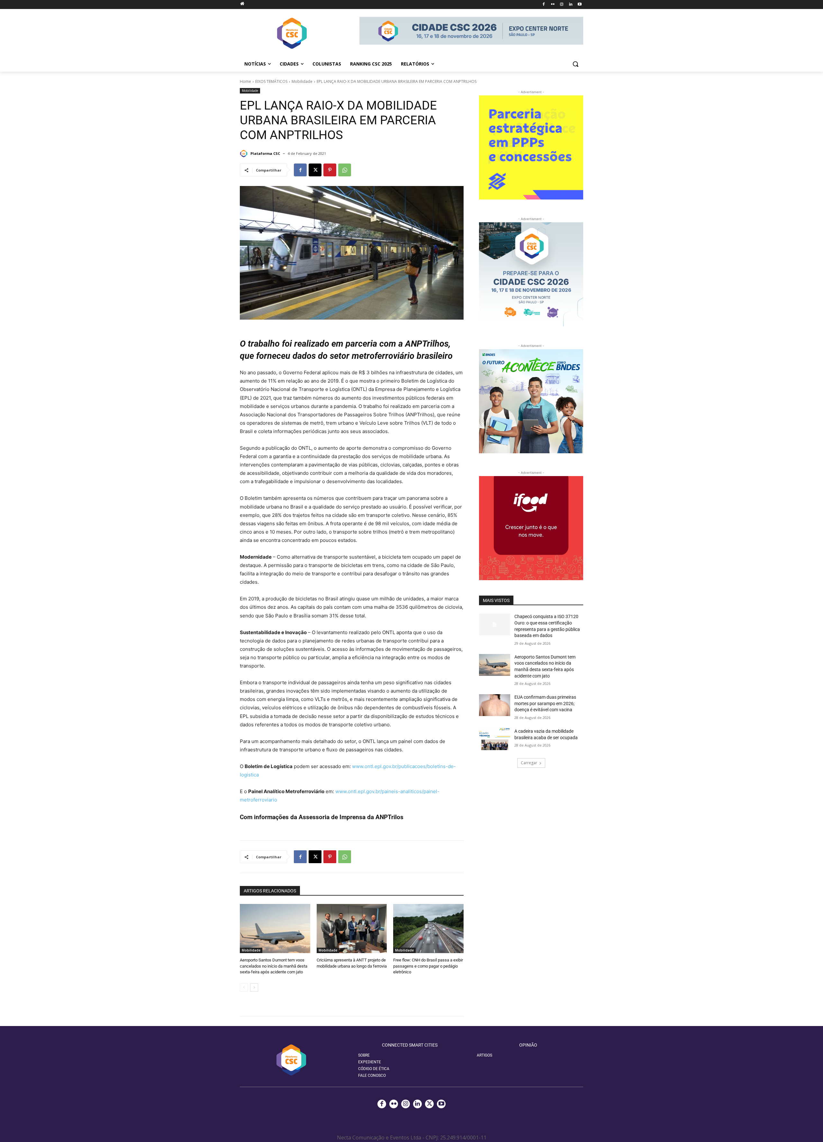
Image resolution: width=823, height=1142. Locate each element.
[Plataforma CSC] (244, 153)
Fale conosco (372, 1075)
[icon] (242, 3)
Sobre (364, 1055)
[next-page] (254, 987)
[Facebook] (543, 4)
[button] (575, 64)
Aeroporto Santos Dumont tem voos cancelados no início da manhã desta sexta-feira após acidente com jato (273, 966)
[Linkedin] (570, 4)
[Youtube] (579, 4)
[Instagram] (561, 4)
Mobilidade (302, 81)
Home (245, 81)
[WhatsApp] (344, 170)
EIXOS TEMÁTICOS (271, 81)
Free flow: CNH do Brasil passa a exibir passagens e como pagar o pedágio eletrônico (428, 966)
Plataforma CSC (265, 153)
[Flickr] (552, 4)
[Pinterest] (329, 170)
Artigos (484, 1055)
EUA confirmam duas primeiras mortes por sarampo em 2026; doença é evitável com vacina (545, 703)
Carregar (529, 763)
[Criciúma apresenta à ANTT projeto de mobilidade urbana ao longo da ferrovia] (352, 928)
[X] (315, 170)
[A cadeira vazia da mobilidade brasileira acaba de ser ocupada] (494, 739)
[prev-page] (244, 987)
